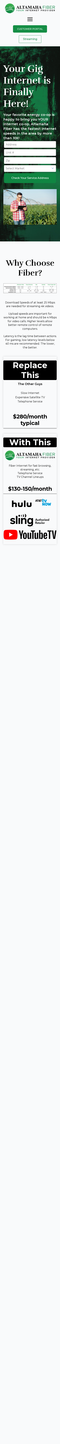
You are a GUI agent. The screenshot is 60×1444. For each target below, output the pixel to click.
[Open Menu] (30, 19)
